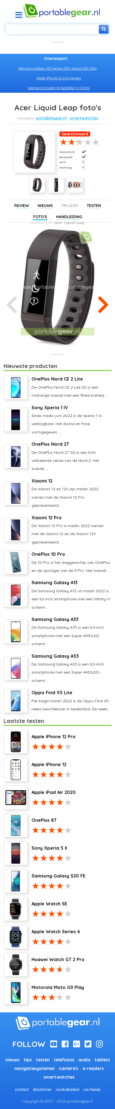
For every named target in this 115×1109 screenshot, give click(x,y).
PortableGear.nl (51, 118)
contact (22, 1089)
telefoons (64, 1059)
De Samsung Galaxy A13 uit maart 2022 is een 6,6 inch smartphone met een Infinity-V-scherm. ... (71, 595)
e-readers (93, 1068)
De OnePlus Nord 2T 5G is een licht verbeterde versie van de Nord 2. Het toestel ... (65, 456)
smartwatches (84, 118)
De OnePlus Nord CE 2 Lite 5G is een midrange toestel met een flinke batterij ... (70, 387)
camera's (68, 1068)
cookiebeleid (67, 1089)
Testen (94, 205)
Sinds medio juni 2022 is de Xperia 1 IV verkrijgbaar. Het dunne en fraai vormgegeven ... (67, 420)
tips (28, 1059)
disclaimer (42, 1089)
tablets (102, 1059)
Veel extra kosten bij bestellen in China (59, 88)
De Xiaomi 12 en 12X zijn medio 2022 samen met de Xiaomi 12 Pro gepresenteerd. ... (65, 493)
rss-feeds (91, 1089)
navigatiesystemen (34, 1068)
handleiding (69, 216)
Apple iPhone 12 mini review (59, 78)
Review (21, 205)
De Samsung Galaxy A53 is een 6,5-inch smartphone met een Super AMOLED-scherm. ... (68, 668)
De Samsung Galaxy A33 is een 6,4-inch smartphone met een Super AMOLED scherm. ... (68, 631)
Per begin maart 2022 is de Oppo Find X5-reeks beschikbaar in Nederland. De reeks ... (71, 700)
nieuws (12, 1059)
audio (84, 1059)
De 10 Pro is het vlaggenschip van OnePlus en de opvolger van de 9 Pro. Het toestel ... (71, 562)
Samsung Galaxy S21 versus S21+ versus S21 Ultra (57, 68)
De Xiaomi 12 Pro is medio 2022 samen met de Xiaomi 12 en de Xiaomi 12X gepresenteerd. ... (68, 530)
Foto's (40, 216)
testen (43, 1059)
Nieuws (45, 205)
